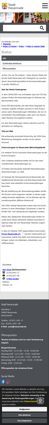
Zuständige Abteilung (12, 63)
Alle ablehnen (24, 415)
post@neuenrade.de (17, 326)
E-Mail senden (13, 279)
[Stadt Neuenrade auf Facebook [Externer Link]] (3, 382)
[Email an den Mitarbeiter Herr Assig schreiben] (4, 278)
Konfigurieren (24, 409)
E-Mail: (4, 326)
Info (4, 58)
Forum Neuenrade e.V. (11, 234)
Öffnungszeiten (9, 68)
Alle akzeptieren (24, 420)
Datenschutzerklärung (33, 401)
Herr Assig (7, 269)
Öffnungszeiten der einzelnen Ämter (17, 368)
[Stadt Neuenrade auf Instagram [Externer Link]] (8, 382)
